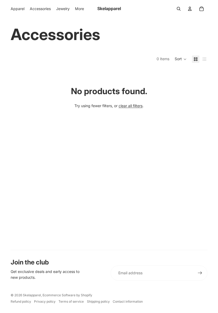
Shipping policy (98, 301)
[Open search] (179, 9)
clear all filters (130, 105)
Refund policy (21, 301)
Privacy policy (45, 301)
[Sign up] (200, 273)
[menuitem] (79, 9)
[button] (181, 59)
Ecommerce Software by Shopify (67, 295)
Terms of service (71, 301)
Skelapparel (32, 295)
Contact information (128, 301)
